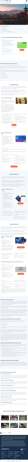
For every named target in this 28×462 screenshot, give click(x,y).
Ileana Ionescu (4, 432)
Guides (15, 457)
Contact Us (22, 451)
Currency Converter (11, 453)
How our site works (4, 455)
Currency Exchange (13, 461)
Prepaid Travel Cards (4, 324)
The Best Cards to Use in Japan (14, 426)
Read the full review (14, 168)
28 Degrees (3, 236)
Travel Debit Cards (4, 323)
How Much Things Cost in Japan (14, 419)
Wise (2, 37)
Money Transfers (8, 461)
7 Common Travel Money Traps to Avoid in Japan (23, 426)
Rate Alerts (17, 461)
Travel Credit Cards (4, 325)
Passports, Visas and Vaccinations (5, 419)
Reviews (9, 456)
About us (2, 457)
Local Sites (22, 453)
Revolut (2, 132)
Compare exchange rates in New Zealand (17, 452)
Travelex (3, 189)
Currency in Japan (22, 419)
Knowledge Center (10, 454)
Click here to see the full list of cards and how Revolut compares (9, 154)
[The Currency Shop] (6, 1)
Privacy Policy (3, 451)
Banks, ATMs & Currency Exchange (4, 427)
